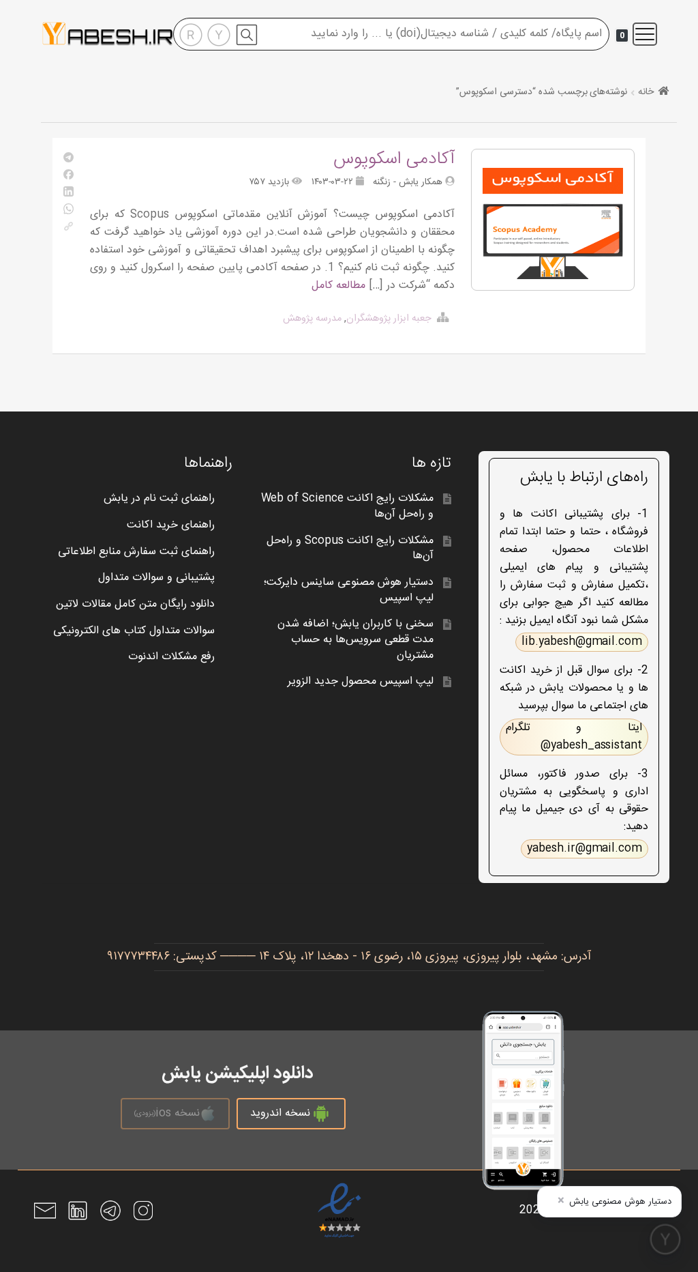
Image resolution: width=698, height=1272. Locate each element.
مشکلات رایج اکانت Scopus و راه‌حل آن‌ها (350, 549)
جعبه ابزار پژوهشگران (388, 318)
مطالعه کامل (338, 285)
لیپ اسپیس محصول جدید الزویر (361, 681)
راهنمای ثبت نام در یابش (159, 498)
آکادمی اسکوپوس (394, 159)
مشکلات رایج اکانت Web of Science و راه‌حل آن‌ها (347, 506)
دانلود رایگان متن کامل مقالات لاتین (135, 604)
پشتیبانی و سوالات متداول (156, 577)
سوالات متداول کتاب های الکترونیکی (134, 631)
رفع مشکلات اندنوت (171, 657)
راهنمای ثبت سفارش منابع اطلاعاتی (136, 552)
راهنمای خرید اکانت (171, 525)
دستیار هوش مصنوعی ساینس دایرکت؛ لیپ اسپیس (349, 590)
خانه (646, 92)
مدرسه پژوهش (312, 318)
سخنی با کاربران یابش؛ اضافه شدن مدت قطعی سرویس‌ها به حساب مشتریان (355, 639)
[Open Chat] (665, 1239)
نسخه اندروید (280, 1113)
